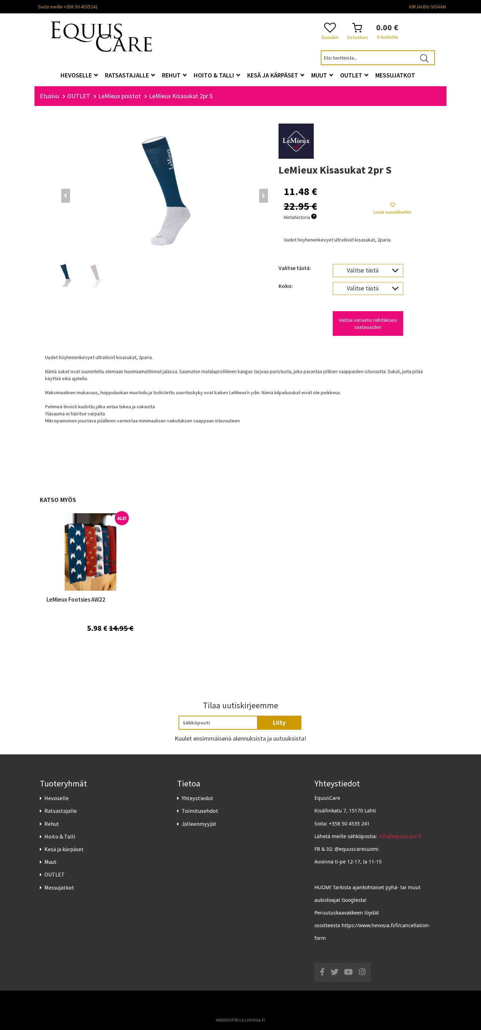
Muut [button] (320, 75)
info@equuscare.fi (400, 836)
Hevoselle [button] (77, 75)
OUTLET (54, 874)
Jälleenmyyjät (199, 823)
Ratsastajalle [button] (127, 75)
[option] (90, 589)
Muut (50, 861)
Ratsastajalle (60, 810)
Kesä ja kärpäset (64, 849)
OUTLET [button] (352, 75)
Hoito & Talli (59, 836)
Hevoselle (56, 798)
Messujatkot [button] (395, 75)
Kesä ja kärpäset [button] (273, 75)
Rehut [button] (172, 75)
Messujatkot (59, 887)
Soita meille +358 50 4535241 (68, 7)
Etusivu (49, 96)
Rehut (51, 823)
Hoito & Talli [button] (215, 75)
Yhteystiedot (197, 798)
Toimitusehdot (200, 810)
